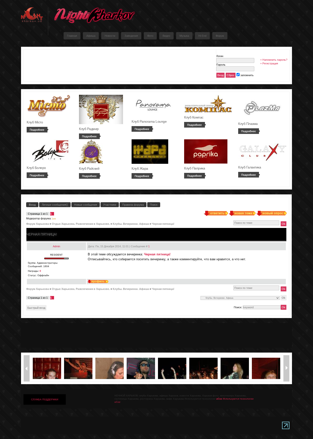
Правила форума (133, 204)
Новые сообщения (85, 204)
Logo (94, 15)
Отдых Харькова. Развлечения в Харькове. (81, 223)
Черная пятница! (163, 223)
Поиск (153, 204)
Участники (109, 204)
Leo (54, 218)
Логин (219, 56)
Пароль (220, 64)
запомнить (247, 75)
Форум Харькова (37, 223)
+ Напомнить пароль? (273, 59)
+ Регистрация (269, 63)
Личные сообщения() (55, 204)
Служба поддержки (44, 399)
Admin (56, 246)
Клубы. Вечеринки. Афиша (131, 223)
